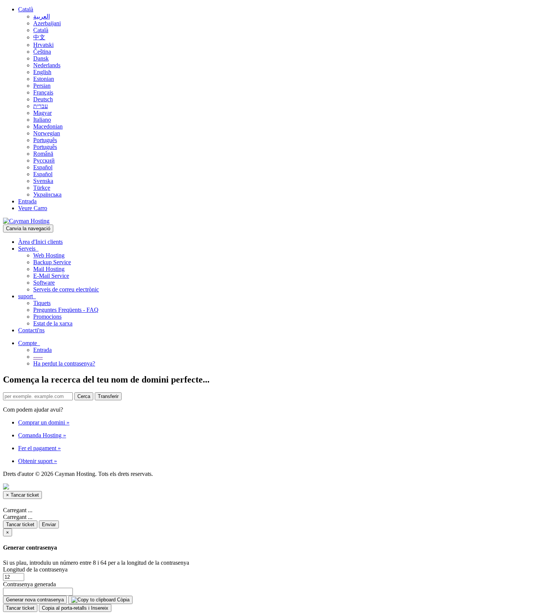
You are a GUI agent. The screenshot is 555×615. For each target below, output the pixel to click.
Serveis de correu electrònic (66, 289)
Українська (47, 194)
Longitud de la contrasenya (35, 569)
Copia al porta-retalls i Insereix (75, 608)
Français (43, 92)
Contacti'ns (31, 330)
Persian (42, 85)
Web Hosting (49, 255)
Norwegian (46, 133)
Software (44, 282)
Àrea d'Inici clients (40, 242)
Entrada (27, 201)
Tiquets (42, 303)
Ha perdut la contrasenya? (64, 363)
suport (27, 296)
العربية (41, 16)
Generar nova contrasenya (35, 600)
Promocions (47, 316)
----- (38, 356)
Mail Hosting (49, 269)
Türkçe (41, 187)
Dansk (41, 58)
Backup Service (52, 262)
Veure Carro (32, 208)
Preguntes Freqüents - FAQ (66, 310)
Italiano (42, 119)
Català (25, 9)
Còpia (123, 600)
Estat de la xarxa (52, 323)
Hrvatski (43, 45)
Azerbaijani (47, 23)
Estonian (43, 79)
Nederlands (46, 65)
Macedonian (48, 126)
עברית (40, 106)
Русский (44, 160)
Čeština (42, 51)
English (42, 72)
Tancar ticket (20, 524)
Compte (29, 343)
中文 (39, 37)
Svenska (43, 181)
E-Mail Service (51, 276)
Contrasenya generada (29, 584)
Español (42, 167)
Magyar (42, 113)
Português (45, 140)
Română (43, 153)
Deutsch (43, 99)
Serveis (28, 248)
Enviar (49, 524)
